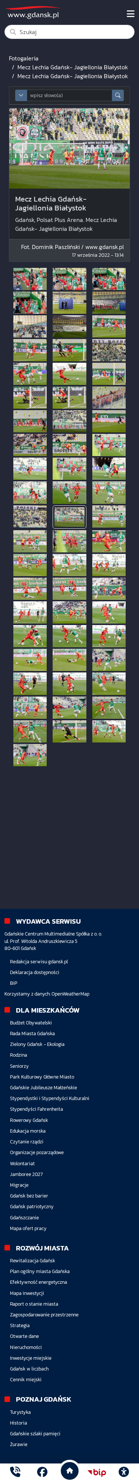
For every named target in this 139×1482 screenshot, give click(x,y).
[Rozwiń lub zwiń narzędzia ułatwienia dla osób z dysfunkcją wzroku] (124, 1472)
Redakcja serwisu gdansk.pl (39, 961)
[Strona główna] (15, 1473)
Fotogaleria (24, 58)
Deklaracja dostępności (34, 972)
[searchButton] (118, 95)
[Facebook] (42, 1473)
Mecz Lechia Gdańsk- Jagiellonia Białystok (72, 67)
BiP (13, 983)
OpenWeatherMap (70, 993)
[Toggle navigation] (131, 14)
